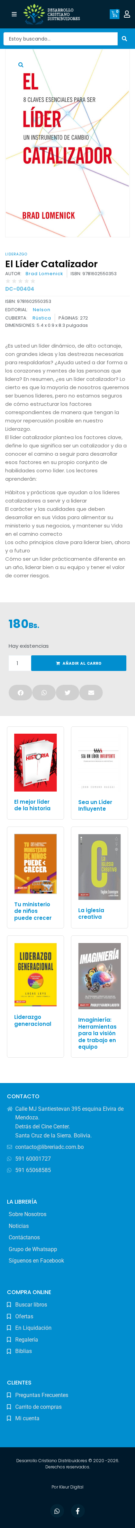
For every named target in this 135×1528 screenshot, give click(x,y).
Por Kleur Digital (67, 1487)
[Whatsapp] (57, 1511)
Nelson (42, 309)
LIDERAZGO (16, 254)
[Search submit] (125, 38)
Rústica (42, 318)
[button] (14, 14)
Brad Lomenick (44, 274)
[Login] (128, 14)
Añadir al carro (82, 663)
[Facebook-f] (78, 1511)
